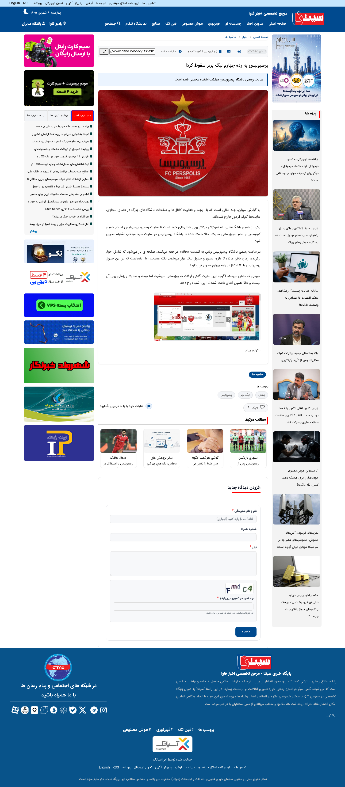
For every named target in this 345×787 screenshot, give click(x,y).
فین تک (170, 24)
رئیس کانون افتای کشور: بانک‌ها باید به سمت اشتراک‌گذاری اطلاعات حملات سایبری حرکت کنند (296, 415)
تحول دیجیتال (54, 3)
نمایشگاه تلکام (136, 24)
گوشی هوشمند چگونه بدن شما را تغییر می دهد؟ (205, 463)
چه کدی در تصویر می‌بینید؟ (236, 598)
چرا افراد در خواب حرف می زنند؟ (70, 216)
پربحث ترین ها (36, 115)
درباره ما (101, 3)
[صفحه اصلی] (308, 18)
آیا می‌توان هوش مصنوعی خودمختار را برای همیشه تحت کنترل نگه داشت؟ (300, 477)
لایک (255, 408)
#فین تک (186, 730)
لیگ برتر (245, 395)
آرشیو (89, 3)
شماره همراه (249, 529)
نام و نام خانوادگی (245, 511)
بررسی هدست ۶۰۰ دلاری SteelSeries (67, 209)
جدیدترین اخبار (82, 115)
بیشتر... (331, 715)
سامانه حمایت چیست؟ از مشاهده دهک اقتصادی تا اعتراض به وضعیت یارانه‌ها (297, 298)
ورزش (261, 395)
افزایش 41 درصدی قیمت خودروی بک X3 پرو (63, 156)
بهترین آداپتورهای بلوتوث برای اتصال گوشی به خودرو (58, 201)
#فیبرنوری (164, 730)
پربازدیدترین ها (59, 115)
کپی (104, 51)
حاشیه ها (230, 37)
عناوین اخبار (255, 24)
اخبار (245, 37)
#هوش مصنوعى (137, 730)
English (14, 3)
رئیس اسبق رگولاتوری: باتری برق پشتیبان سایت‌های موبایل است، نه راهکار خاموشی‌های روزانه (296, 235)
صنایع (156, 24)
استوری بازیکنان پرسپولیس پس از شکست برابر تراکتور (248, 463)
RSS (26, 3)
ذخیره (246, 631)
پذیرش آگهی (74, 3)
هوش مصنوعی (192, 24)
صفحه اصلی (277, 24)
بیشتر (33, 231)
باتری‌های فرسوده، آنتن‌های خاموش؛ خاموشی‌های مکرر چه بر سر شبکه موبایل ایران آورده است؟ (297, 540)
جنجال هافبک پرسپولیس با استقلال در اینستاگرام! (119, 463)
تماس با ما (149, 3)
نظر (254, 547)
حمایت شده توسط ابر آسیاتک (172, 760)
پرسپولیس (226, 395)
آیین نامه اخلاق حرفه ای (124, 3)
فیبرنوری (214, 24)
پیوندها (37, 3)
